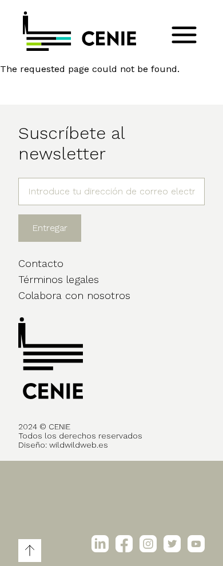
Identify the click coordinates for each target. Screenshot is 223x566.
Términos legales (58, 279)
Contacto (40, 263)
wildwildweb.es (78, 444)
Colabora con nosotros (74, 295)
